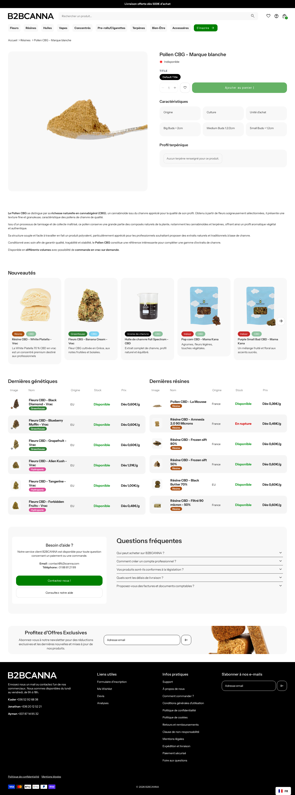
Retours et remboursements (181, 724)
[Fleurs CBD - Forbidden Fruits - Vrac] (15, 505)
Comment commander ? (178, 696)
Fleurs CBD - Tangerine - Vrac (47, 483)
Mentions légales (173, 739)
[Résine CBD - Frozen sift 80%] (157, 443)
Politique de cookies (175, 717)
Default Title (170, 77)
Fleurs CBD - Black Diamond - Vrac (43, 402)
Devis (100, 696)
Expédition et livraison (176, 746)
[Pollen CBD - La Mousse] (157, 403)
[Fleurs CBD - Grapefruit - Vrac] (15, 444)
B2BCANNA (152, 786)
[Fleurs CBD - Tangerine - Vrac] (15, 485)
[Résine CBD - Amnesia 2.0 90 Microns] (157, 423)
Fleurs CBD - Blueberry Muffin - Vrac (46, 422)
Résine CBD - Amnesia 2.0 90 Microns (187, 421)
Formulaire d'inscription (112, 682)
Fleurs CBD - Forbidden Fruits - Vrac (46, 504)
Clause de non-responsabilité (181, 732)
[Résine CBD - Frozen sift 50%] (157, 464)
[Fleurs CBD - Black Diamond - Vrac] (15, 404)
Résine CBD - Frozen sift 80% (188, 442)
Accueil (12, 40)
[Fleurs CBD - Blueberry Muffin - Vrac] (15, 424)
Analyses (103, 703)
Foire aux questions (175, 760)
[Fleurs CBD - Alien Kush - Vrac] (15, 465)
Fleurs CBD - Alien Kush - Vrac (48, 463)
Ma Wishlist (104, 689)
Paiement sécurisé (174, 753)
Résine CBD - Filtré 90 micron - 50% (186, 503)
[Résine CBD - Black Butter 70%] (157, 484)
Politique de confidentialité (179, 710)
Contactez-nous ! (59, 580)
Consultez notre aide (59, 592)
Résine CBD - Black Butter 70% (184, 482)
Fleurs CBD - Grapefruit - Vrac (47, 443)
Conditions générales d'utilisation (183, 703)
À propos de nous (174, 689)
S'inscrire (206, 28)
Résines (25, 40)
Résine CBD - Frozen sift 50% (188, 462)
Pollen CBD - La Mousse (188, 402)
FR (286, 791)
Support (168, 682)
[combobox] (283, 791)
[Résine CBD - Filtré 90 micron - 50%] (157, 504)
